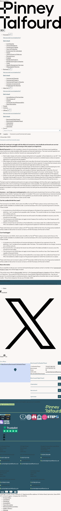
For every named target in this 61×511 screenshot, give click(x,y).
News (4, 288)
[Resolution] (34, 417)
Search (5, 128)
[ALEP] (39, 417)
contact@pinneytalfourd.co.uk (9, 463)
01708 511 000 (5, 482)
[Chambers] (23, 417)
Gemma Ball (18, 272)
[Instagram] (4, 435)
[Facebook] (4, 438)
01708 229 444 (36, 482)
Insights (5, 134)
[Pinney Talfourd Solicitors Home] (30, 28)
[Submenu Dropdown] (10, 34)
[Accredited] (29, 417)
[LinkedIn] (4, 440)
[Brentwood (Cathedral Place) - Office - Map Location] (15, 372)
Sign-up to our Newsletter (7, 404)
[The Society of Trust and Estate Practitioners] (52, 417)
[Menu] (2, 30)
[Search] (60, 130)
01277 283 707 (51, 366)
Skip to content (4, 1)
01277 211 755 (25, 457)
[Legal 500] (2, 417)
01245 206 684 (46, 454)
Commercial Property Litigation (40, 272)
